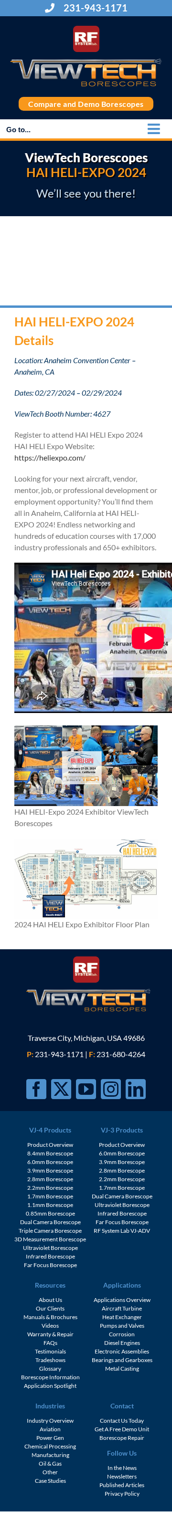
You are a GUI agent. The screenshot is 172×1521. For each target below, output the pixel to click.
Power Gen (50, 1437)
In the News (122, 1467)
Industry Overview (50, 1420)
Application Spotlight (50, 1385)
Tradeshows (50, 1360)
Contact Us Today (122, 1420)
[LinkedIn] (136, 1089)
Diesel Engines (122, 1342)
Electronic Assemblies (122, 1351)
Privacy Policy (122, 1493)
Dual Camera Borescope (50, 1222)
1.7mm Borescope (50, 1196)
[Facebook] (36, 1089)
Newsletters (122, 1476)
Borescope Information (50, 1377)
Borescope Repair (121, 1437)
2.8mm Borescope (50, 1179)
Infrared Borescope (50, 1256)
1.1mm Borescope (50, 1204)
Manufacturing (50, 1454)
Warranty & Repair (50, 1334)
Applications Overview (122, 1299)
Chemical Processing (50, 1446)
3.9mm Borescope (50, 1170)
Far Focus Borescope (50, 1265)
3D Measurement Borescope (50, 1239)
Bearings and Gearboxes (122, 1360)
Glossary (50, 1368)
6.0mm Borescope (50, 1161)
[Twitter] (61, 1089)
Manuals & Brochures (50, 1317)
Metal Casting (122, 1368)
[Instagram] (111, 1089)
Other (50, 1472)
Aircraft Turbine (122, 1308)
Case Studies (50, 1480)
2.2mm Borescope (50, 1187)
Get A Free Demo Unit (122, 1429)
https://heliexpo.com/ (50, 457)
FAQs (50, 1342)
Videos (50, 1325)
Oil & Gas (50, 1463)
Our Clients (50, 1308)
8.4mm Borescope (50, 1153)
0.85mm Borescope (50, 1213)
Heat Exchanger (122, 1317)
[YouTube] (86, 1089)
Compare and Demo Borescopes (86, 103)
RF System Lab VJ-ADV (122, 1230)
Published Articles (121, 1485)
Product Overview (50, 1144)
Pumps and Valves (122, 1325)
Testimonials (50, 1351)
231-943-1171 (95, 7)
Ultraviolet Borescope (50, 1247)
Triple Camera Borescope (50, 1230)
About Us (50, 1299)
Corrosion (122, 1334)
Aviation (50, 1429)
